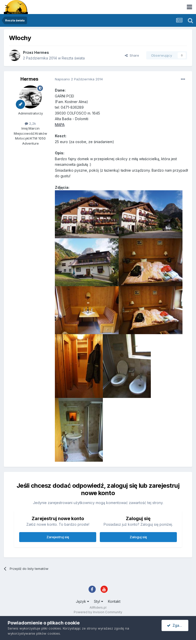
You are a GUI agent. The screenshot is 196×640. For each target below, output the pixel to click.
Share (133, 55)
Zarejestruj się (57, 537)
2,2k (32, 123)
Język (81, 601)
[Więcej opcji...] (183, 79)
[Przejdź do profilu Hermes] (14, 55)
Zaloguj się (138, 537)
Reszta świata (73, 58)
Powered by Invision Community (98, 612)
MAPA (60, 124)
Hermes (41, 52)
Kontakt (114, 601)
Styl (97, 601)
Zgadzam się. (179, 625)
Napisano (79, 79)
